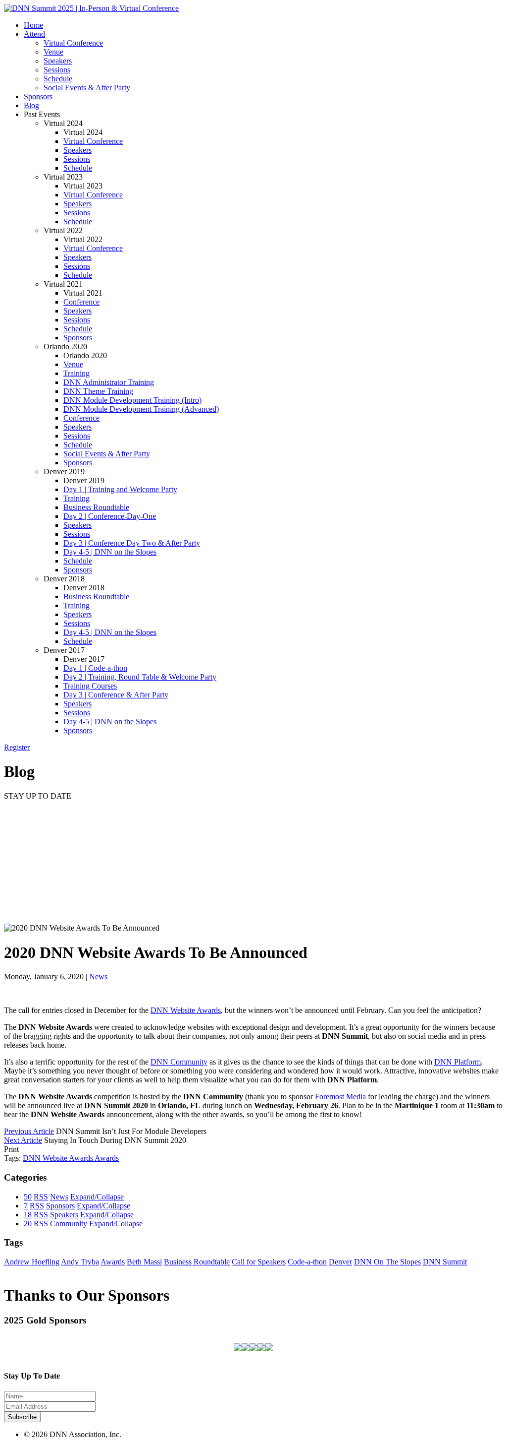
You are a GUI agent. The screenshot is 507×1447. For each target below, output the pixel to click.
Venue (53, 52)
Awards (107, 1158)
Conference (81, 302)
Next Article (23, 1140)
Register (17, 747)
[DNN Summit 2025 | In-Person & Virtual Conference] (91, 8)
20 (28, 1223)
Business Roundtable (96, 507)
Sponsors (38, 96)
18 (28, 1214)
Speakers (58, 61)
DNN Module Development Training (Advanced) (141, 409)
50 (28, 1197)
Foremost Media (340, 1096)
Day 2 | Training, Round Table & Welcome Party (139, 677)
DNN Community (179, 1062)
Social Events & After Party (87, 87)
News (98, 976)
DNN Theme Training (98, 391)
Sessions (57, 69)
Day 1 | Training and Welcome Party (120, 489)
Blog (31, 105)
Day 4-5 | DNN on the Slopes (109, 552)
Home (33, 25)
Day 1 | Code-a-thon (95, 668)
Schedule (58, 78)
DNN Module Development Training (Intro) (132, 400)
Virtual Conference (73, 43)
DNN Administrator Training (108, 382)
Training (76, 373)
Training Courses (90, 686)
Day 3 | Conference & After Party (115, 695)
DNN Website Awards (186, 1010)
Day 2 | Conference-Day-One (109, 516)
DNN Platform (457, 1062)
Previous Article (29, 1131)
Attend (34, 34)
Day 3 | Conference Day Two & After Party (131, 543)
